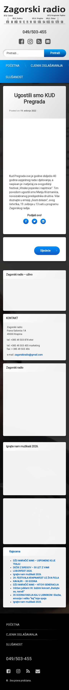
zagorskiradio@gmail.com (29, 354)
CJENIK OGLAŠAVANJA (47, 65)
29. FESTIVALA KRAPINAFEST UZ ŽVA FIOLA (36, 577)
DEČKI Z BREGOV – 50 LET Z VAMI (31, 567)
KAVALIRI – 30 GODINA (25, 581)
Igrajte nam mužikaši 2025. (27, 602)
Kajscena (14, 551)
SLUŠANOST (14, 77)
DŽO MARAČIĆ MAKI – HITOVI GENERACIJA (36, 584)
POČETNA (12, 65)
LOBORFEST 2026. (22, 571)
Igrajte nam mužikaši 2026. (27, 574)
